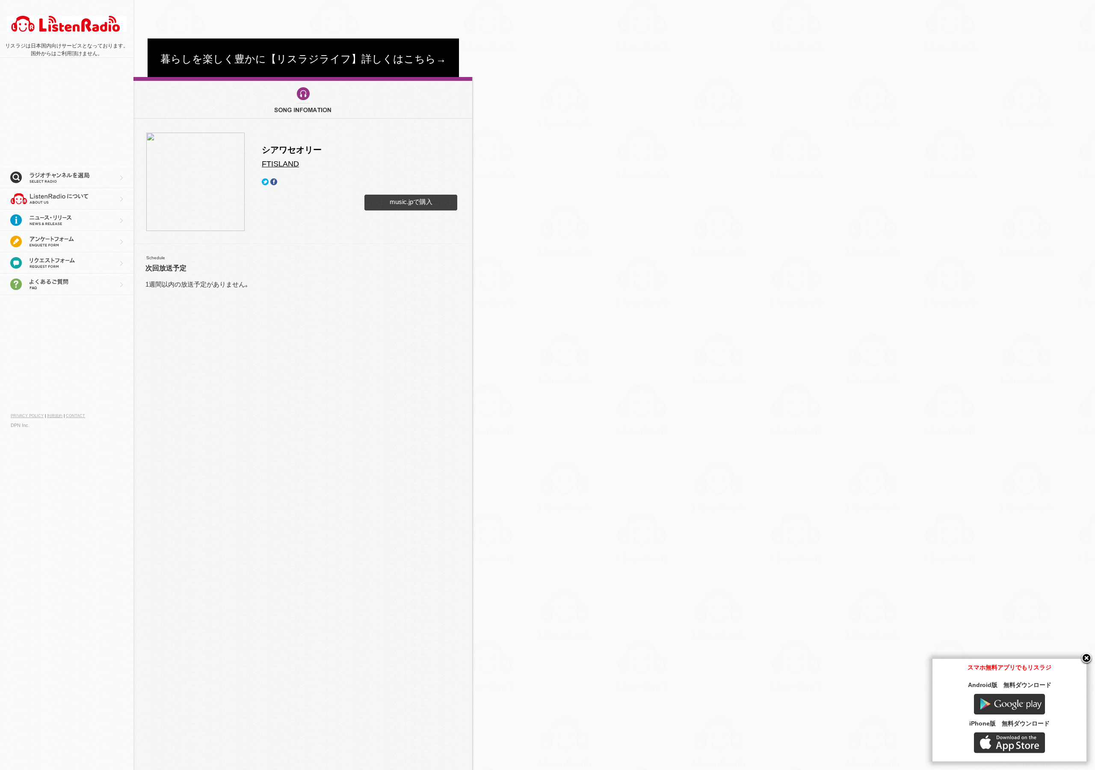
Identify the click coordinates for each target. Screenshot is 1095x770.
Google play (1009, 704)
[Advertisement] (303, 19)
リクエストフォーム (66, 263)
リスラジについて (66, 199)
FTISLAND (280, 164)
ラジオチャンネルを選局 (66, 177)
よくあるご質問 (66, 284)
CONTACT (75, 416)
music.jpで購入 (411, 201)
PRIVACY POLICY (27, 416)
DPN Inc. (20, 425)
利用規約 (54, 416)
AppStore (1009, 742)
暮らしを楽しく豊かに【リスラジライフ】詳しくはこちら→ (303, 59)
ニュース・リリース (66, 220)
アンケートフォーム (66, 241)
